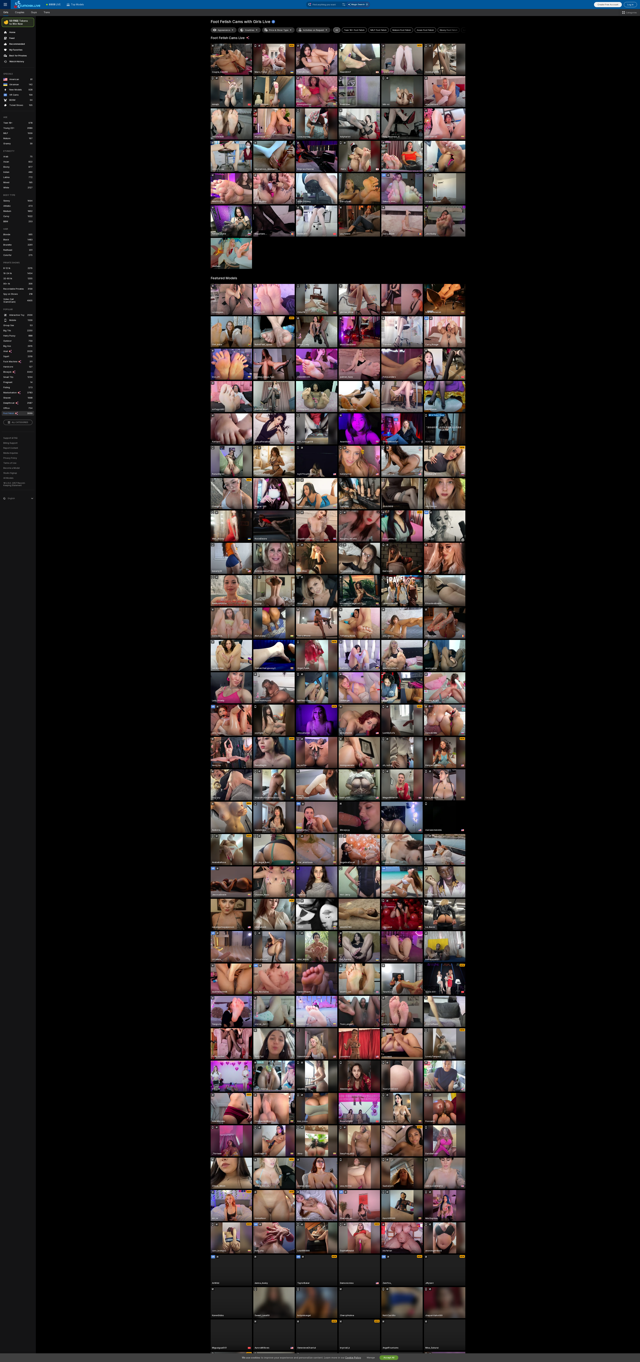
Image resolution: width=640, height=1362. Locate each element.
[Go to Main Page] (27, 4)
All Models (8, 478)
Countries (249, 30)
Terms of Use (9, 463)
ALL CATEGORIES (20, 422)
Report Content (10, 448)
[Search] (344, 4)
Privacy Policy (10, 458)
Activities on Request (313, 30)
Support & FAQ (10, 438)
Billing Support (10, 443)
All (337, 30)
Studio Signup (10, 473)
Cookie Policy (353, 1357)
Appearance (224, 30)
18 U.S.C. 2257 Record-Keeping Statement (14, 484)
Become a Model (11, 468)
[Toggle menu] (5, 4)
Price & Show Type (278, 30)
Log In (630, 4)
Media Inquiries (10, 453)
